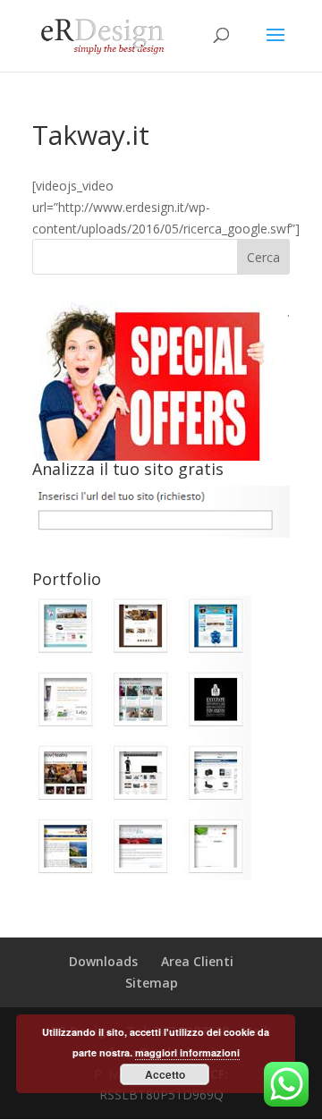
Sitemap (151, 982)
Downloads (103, 961)
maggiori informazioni (187, 1052)
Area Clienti (197, 961)
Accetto (165, 1074)
